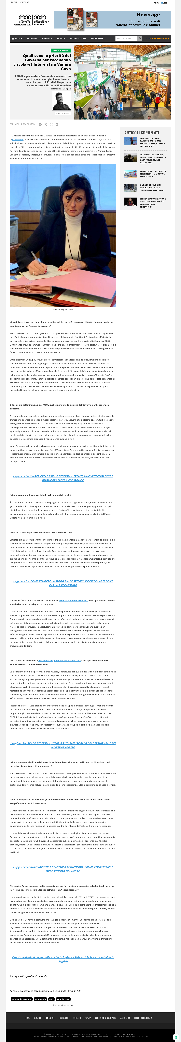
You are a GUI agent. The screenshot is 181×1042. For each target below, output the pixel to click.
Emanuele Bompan (62, 88)
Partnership (64, 1017)
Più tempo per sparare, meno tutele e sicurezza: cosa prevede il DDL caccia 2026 (153, 158)
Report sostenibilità (143, 1017)
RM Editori (50, 1017)
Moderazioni (78, 38)
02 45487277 (132, 1034)
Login (14, 2)
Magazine (97, 38)
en (165, 2)
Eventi (61, 38)
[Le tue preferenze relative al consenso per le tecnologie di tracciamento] (176, 1037)
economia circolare (22, 999)
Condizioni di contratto (105, 1017)
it (162, 2)
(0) (157, 2)
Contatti (77, 1017)
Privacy (88, 1017)
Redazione (38, 1017)
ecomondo (40, 999)
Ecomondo (17, 139)
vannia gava (63, 999)
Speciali (47, 38)
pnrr (51, 999)
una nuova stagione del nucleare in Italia (59, 660)
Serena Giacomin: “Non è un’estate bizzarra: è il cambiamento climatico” (153, 203)
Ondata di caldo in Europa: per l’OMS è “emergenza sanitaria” (152, 188)
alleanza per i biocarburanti (73, 600)
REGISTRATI (24, 2)
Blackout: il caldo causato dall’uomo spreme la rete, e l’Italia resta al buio (152, 142)
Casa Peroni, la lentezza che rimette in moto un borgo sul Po (153, 174)
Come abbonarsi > (157, 38)
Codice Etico (125, 1017)
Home (18, 38)
